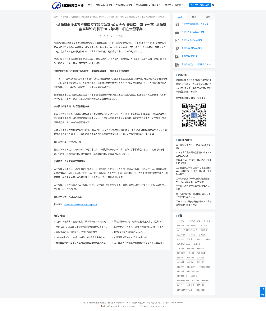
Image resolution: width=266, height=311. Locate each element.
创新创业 (180, 239)
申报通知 (156, 5)
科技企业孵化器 (204, 267)
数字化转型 (181, 253)
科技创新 (180, 271)
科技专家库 (191, 267)
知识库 (168, 5)
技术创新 (190, 249)
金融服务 (190, 285)
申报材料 (180, 262)
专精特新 (180, 221)
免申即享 (192, 235)
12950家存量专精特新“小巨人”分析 (130, 232)
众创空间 (203, 230)
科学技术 (180, 267)
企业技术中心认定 (190, 230)
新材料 (191, 253)
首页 (90, 5)
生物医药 (200, 258)
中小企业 (207, 221)
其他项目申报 (142, 5)
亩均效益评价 (192, 226)
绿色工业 (195, 281)
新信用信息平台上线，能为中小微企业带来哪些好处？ (139, 227)
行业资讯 (64, 17)
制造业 (189, 239)
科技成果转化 (182, 276)
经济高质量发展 (183, 281)
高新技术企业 (200, 290)
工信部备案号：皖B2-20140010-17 (152, 306)
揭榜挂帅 (200, 249)
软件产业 (180, 285)
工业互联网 (198, 244)
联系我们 (179, 5)
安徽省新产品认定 (183, 244)
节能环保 (205, 281)
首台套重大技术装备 (184, 290)
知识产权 (200, 262)
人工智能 (203, 226)
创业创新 (202, 235)
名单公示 (198, 239)
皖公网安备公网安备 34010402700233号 (119, 306)
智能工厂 (180, 258)
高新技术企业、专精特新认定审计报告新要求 (76, 232)
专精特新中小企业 (193, 221)
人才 (179, 230)
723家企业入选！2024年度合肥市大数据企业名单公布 (80, 237)
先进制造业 (181, 235)
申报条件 (190, 262)
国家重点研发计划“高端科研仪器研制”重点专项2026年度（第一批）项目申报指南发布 (194, 171)
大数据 (207, 239)
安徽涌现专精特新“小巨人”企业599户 (131, 237)
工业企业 (180, 249)
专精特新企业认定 (124, 5)
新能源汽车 (201, 253)
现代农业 (190, 258)
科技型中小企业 (193, 271)
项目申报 (200, 285)
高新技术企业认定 (104, 5)
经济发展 (193, 276)
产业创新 (180, 226)
